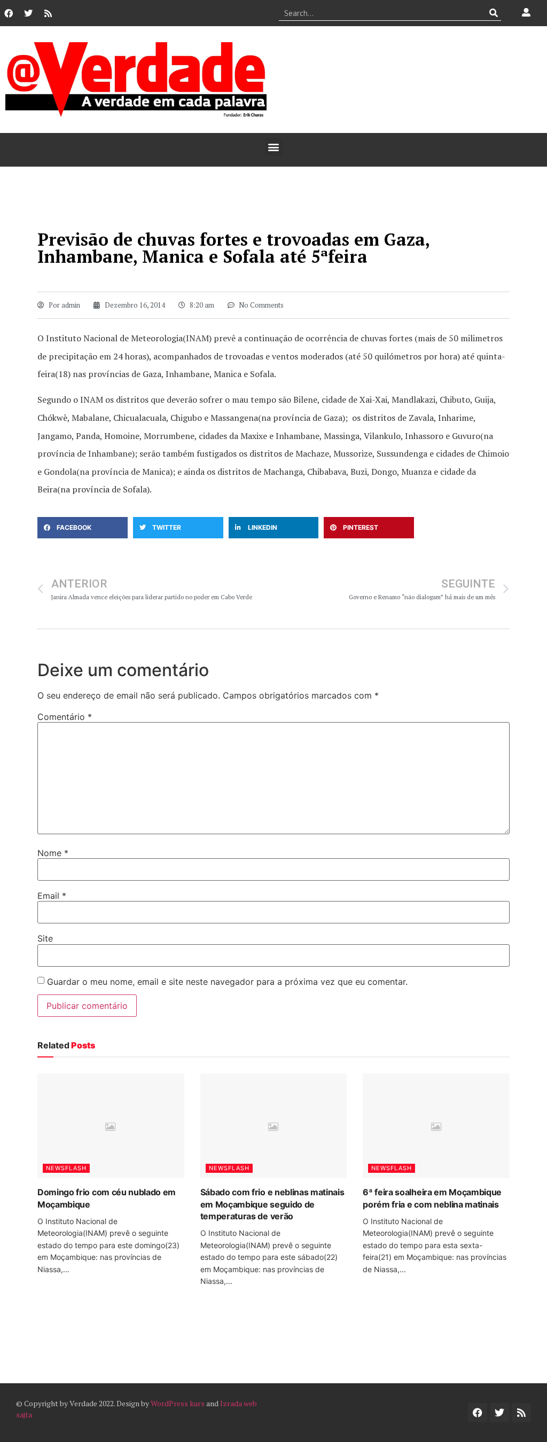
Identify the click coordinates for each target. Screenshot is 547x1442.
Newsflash (66, 1168)
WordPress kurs (178, 1403)
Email (51, 895)
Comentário (64, 716)
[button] (274, 147)
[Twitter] (28, 13)
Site (45, 938)
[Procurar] (493, 12)
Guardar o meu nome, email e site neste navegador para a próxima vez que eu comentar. (227, 981)
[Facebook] (8, 13)
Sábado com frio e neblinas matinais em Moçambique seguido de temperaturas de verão (272, 1204)
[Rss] (48, 13)
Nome (52, 853)
